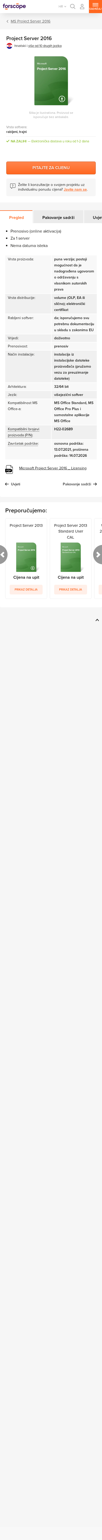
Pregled (16, 217)
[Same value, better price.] (14, 6)
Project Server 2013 (26, 525)
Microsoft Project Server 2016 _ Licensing (53, 468)
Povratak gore (96, 620)
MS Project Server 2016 (30, 21)
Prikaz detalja (26, 589)
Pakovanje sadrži (58, 217)
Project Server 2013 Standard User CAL (70, 531)
